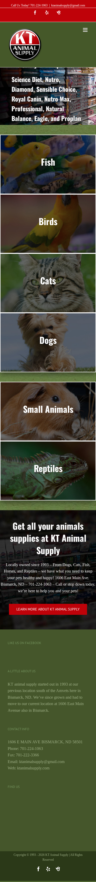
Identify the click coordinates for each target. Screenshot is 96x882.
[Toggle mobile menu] (85, 30)
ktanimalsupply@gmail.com (68, 5)
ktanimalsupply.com (33, 768)
